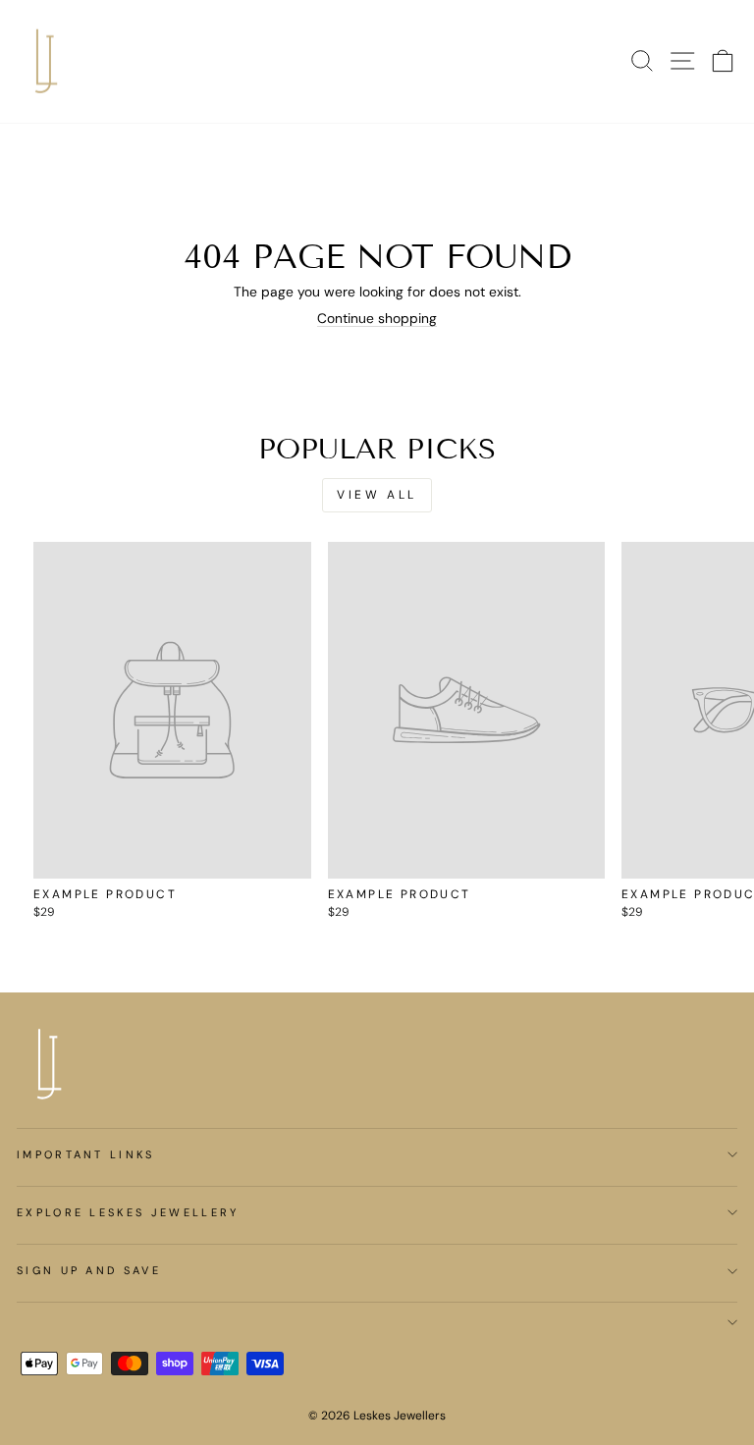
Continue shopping (377, 318)
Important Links (86, 1154)
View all (377, 495)
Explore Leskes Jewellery (128, 1212)
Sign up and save (89, 1270)
